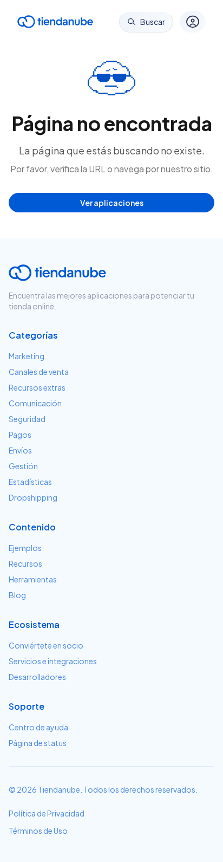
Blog (17, 595)
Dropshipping (33, 497)
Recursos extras (37, 387)
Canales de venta (39, 372)
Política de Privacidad (46, 813)
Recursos (25, 563)
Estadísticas (30, 482)
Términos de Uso (38, 830)
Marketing (26, 356)
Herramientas (33, 579)
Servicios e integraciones (53, 661)
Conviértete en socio (46, 645)
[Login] (193, 22)
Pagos (20, 434)
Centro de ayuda (38, 727)
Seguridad (27, 419)
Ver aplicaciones (111, 203)
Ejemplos (25, 548)
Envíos (20, 450)
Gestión (23, 466)
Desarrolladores (37, 677)
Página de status (38, 743)
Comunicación (35, 403)
